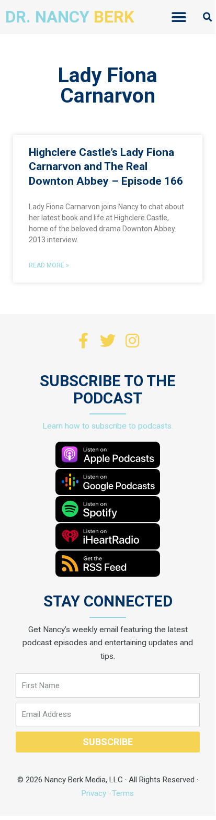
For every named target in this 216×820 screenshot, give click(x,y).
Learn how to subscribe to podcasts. (107, 426)
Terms (123, 793)
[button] (178, 17)
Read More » (49, 265)
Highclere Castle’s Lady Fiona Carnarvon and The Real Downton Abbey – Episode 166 (106, 166)
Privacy (94, 793)
